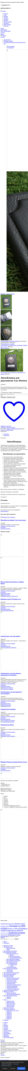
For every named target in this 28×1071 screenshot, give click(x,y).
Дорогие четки (10, 1001)
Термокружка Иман (7, 725)
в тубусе (12, 965)
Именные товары (20, 923)
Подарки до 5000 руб (13, 928)
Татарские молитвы (12, 982)
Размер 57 (9, 1013)
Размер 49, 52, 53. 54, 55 (13, 1010)
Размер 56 (9, 1011)
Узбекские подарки (4, 934)
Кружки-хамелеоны (15, 956)
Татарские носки (11, 983)
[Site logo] (3, 11)
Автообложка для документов (10, 636)
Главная (3, 341)
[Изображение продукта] (12, 579)
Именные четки (11, 1002)
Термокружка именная (8, 709)
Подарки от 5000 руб (15, 930)
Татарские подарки (16, 932)
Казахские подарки (5, 926)
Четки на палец (10, 1006)
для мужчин (10, 971)
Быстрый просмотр (5, 528)
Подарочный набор (11, 967)
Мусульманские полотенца (13, 960)
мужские (9, 997)
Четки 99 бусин (10, 1005)
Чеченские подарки (14, 934)
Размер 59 (9, 1016)
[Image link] (6, 778)
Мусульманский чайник (16, 957)
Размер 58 (9, 1014)
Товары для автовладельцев (12, 341)
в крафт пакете (13, 964)
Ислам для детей (11, 948)
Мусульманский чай (12, 963)
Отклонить (13, 1068)
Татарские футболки (12, 987)
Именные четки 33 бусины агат (11, 599)
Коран (8, 949)
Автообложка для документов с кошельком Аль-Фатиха (11, 674)
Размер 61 (9, 1018)
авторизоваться (4, 511)
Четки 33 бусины (11, 1003)
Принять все (21, 1068)
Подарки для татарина (12, 979)
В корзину (3, 397)
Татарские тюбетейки (12, 986)
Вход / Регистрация (8, 1037)
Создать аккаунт (5, 1060)
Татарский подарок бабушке (14, 984)
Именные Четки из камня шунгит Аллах (14, 762)
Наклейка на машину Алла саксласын (13, 520)
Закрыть (3, 937)
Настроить (5, 1068)
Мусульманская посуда (12, 953)
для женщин (10, 970)
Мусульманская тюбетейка (13, 994)
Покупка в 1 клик (11, 397)
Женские (9, 998)
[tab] (15, 434)
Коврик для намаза (11, 993)
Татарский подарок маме (13, 988)
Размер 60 (9, 1017)
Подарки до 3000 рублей (7, 430)
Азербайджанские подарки (7, 923)
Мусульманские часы (12, 961)
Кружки (12, 955)
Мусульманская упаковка (13, 959)
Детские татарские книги (13, 978)
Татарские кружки (11, 980)
